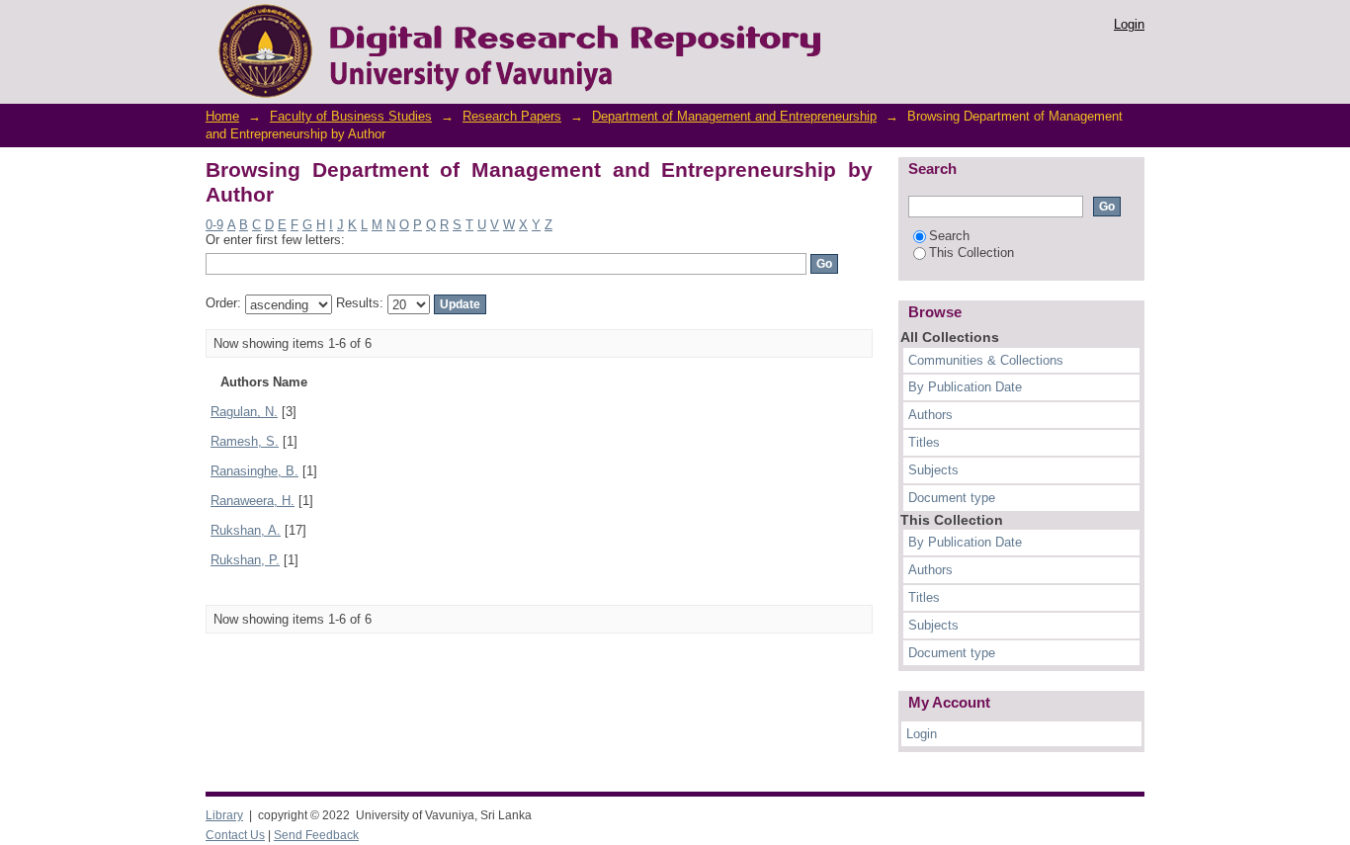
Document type (951, 497)
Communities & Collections (985, 360)
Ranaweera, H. (253, 500)
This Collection (971, 252)
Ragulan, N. (244, 411)
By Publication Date (965, 387)
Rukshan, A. (246, 530)
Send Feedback (316, 835)
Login (1129, 24)
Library (224, 815)
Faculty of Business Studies (351, 116)
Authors (930, 414)
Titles (924, 442)
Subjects (933, 470)
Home (222, 116)
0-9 (214, 224)
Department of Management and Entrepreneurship (734, 116)
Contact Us (235, 835)
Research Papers (512, 116)
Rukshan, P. (245, 559)
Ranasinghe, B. (254, 471)
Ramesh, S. (245, 441)
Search (949, 235)
